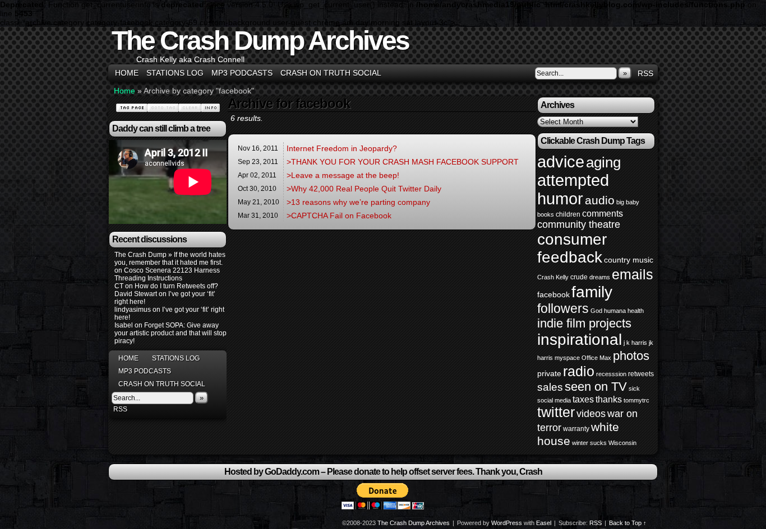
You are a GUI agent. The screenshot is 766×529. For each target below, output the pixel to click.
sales (550, 387)
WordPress (506, 522)
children (568, 214)
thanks (609, 399)
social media (554, 400)
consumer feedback (572, 248)
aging (603, 162)
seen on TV (596, 387)
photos (631, 356)
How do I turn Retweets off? (176, 286)
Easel (543, 522)
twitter (556, 412)
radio (578, 371)
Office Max (596, 357)
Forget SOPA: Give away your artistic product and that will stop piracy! (170, 333)
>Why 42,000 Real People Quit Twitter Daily (364, 188)
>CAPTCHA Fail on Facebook (339, 215)
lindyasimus (132, 309)
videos (591, 413)
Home (127, 72)
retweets (641, 374)
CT (118, 286)
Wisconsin (622, 442)
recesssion (611, 374)
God (596, 310)
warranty (576, 429)
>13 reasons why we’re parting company (358, 202)
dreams (599, 277)
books (545, 214)
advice (560, 161)
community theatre (578, 224)
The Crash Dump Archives (260, 40)
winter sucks (589, 442)
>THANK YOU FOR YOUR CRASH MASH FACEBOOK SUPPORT (403, 161)
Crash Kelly (553, 277)
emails (632, 274)
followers (563, 308)
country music (628, 259)
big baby (627, 202)
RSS (645, 73)
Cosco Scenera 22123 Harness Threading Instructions (167, 274)
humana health (624, 310)
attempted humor (573, 189)
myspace (567, 357)
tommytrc (636, 400)
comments (602, 213)
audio (600, 200)
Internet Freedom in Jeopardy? (342, 148)
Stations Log (175, 72)
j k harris (635, 342)
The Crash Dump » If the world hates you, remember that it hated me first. (169, 258)
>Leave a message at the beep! (343, 175)
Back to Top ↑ (628, 522)
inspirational (579, 339)
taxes (583, 399)
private (549, 373)
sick (634, 388)
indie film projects (584, 323)
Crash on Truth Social (330, 72)
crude (579, 277)
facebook (553, 294)
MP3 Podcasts (242, 72)
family (591, 292)
